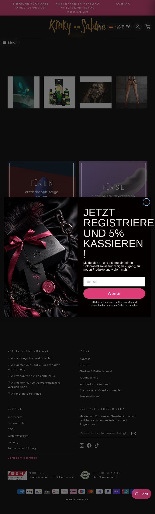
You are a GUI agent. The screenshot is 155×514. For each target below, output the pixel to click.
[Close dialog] (146, 202)
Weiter (114, 293)
